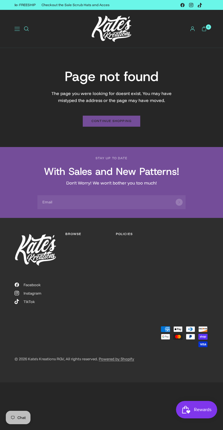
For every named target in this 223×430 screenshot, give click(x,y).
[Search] (26, 28)
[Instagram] (191, 5)
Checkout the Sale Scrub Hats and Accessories (81, 5)
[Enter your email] (179, 202)
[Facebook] (182, 5)
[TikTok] (199, 5)
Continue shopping (111, 121)
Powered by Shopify (116, 358)
